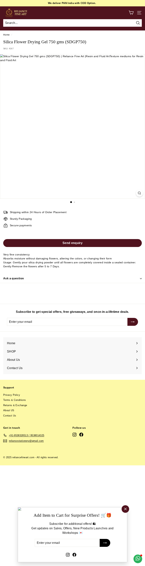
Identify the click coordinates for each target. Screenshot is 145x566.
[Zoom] (139, 193)
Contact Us (9, 415)
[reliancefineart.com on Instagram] (68, 554)
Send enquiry (72, 243)
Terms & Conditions (14, 400)
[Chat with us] (137, 558)
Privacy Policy (11, 395)
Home (6, 34)
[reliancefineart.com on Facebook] (74, 554)
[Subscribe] (105, 543)
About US (8, 410)
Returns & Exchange (15, 405)
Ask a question (13, 278)
